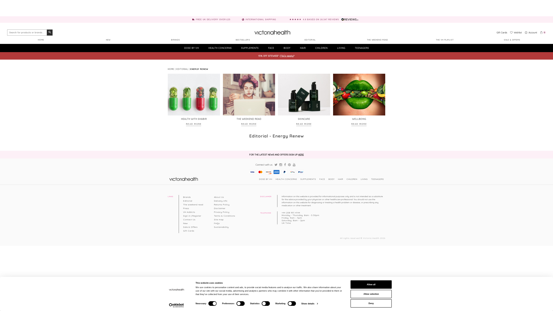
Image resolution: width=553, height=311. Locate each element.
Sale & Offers (512, 40)
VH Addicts (189, 212)
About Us (219, 197)
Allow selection (371, 294)
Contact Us (189, 219)
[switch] (240, 303)
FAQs (217, 223)
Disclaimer (219, 208)
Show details (307, 303)
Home (41, 40)
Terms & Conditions (224, 216)
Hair (303, 48)
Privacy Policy (221, 212)
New (108, 40)
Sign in (186, 216)
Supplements (250, 48)
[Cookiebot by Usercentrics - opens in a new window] (176, 305)
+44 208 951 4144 (291, 212)
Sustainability (221, 227)
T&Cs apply (287, 55)
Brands (175, 40)
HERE (301, 154)
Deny (371, 303)
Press (186, 208)
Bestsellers (243, 40)
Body (287, 48)
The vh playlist (445, 40)
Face (271, 48)
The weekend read (377, 40)
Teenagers (362, 48)
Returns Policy (222, 204)
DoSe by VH (191, 48)
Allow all (371, 284)
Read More (194, 124)
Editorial (310, 40)
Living (341, 48)
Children (321, 48)
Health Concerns (220, 48)
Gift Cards (188, 231)
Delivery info (220, 201)
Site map (219, 219)
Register (196, 216)
